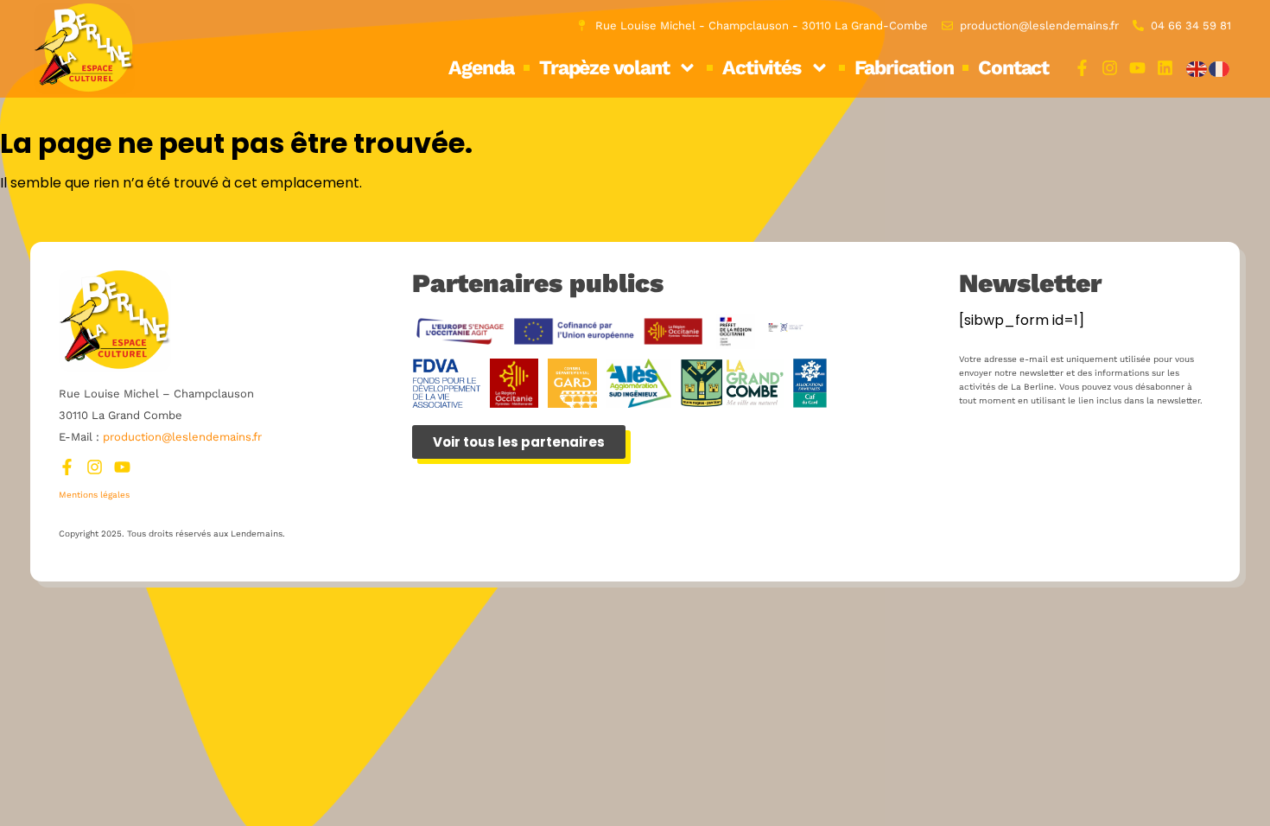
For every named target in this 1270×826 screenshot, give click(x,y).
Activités (761, 67)
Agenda (481, 67)
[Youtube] (1137, 68)
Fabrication (904, 67)
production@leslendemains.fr (182, 436)
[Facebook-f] (1082, 68)
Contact (1013, 67)
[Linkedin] (1165, 68)
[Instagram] (1110, 68)
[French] (1220, 68)
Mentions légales (94, 494)
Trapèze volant (604, 67)
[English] (1197, 68)
